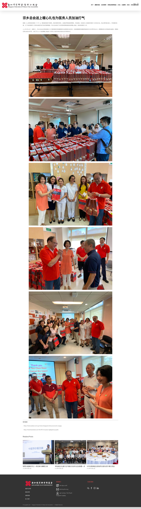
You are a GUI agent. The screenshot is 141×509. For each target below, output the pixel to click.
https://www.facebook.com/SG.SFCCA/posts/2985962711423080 (41, 429)
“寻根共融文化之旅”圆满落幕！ (65, 466)
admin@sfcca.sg (63, 491)
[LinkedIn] (98, 490)
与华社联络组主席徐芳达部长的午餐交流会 (37, 466)
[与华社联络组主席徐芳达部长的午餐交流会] (38, 452)
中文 (134, 3)
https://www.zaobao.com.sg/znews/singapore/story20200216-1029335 (43, 426)
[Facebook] (91, 490)
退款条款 (27, 497)
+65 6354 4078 (63, 487)
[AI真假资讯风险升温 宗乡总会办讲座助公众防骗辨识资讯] (102, 452)
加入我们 (27, 500)
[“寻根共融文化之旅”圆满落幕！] (70, 452)
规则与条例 (28, 490)
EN (138, 3)
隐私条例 (27, 494)
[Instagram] (95, 490)
